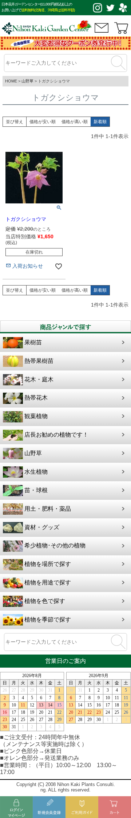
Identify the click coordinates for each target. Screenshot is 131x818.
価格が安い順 (42, 121)
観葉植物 (36, 416)
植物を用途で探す (47, 582)
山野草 (27, 81)
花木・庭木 (38, 379)
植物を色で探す (44, 601)
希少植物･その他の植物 (55, 545)
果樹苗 (33, 342)
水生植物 (36, 472)
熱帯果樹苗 (38, 361)
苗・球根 (36, 490)
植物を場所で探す (47, 564)
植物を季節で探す (47, 619)
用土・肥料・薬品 (47, 509)
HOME (11, 81)
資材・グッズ (41, 527)
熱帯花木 (36, 397)
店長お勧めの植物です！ (56, 435)
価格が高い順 (74, 121)
